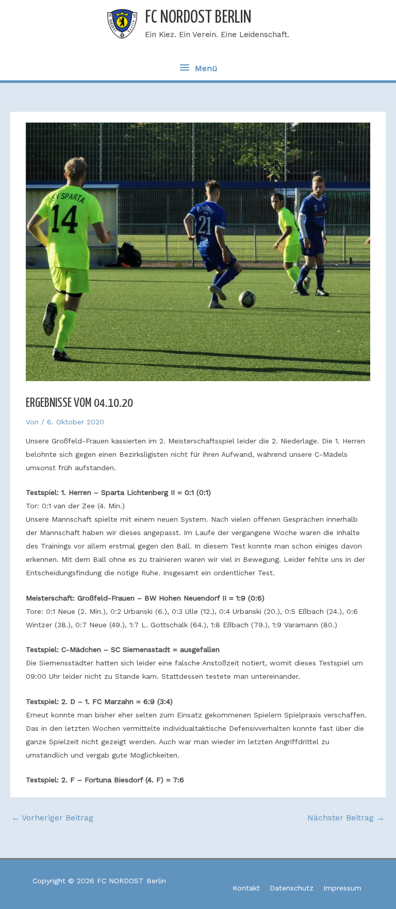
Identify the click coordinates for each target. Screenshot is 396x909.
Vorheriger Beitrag (52, 817)
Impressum (342, 888)
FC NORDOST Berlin (198, 17)
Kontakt (246, 888)
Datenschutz (292, 888)
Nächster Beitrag (346, 817)
